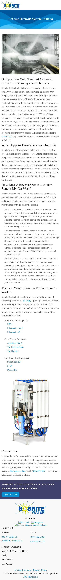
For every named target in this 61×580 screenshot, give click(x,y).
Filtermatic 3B (13, 332)
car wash (26, 301)
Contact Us (10, 494)
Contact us (6, 136)
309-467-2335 (38, 471)
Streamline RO (13, 362)
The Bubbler (12, 351)
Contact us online (17, 471)
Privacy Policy (40, 570)
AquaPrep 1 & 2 (14, 343)
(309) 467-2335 (37, 541)
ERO (9, 366)
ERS (9, 324)
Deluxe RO (12, 370)
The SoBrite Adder (15, 347)
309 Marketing (30, 576)
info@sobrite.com (22, 570)
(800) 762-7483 (37, 537)
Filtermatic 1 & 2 (15, 328)
